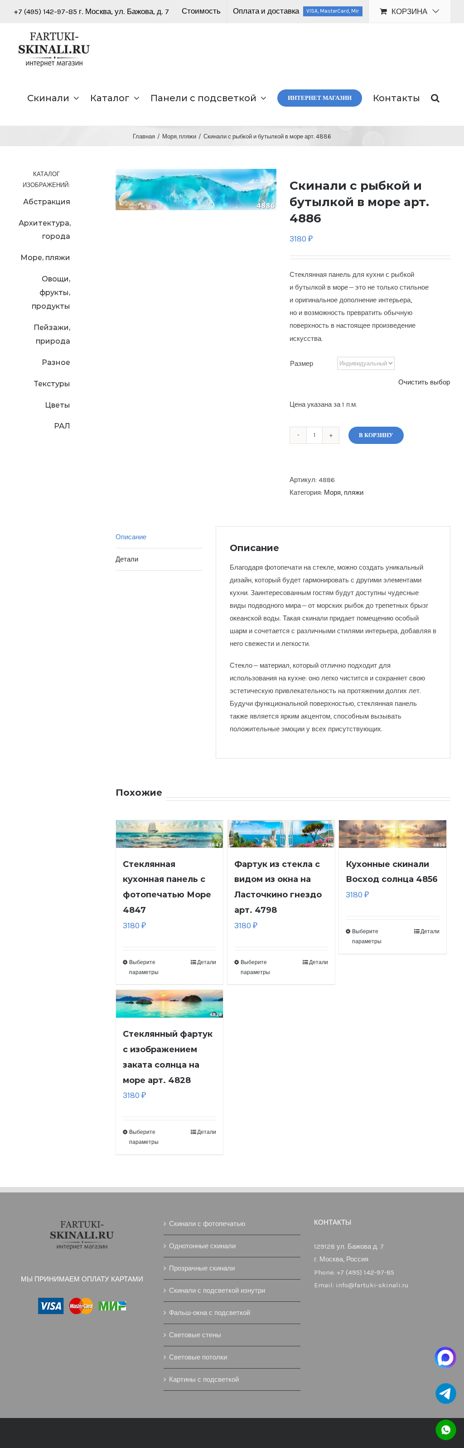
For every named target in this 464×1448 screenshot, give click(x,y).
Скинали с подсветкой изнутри (217, 1290)
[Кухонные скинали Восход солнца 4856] (392, 834)
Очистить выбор (424, 382)
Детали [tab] (127, 559)
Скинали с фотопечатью (207, 1224)
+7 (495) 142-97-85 (46, 11)
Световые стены (195, 1335)
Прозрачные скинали (202, 1268)
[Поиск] (435, 97)
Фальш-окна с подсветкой (209, 1313)
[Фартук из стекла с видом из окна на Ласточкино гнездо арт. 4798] (281, 834)
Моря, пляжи (343, 492)
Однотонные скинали (202, 1246)
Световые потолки (198, 1357)
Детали (206, 962)
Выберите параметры (144, 967)
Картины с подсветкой (204, 1379)
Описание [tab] (131, 537)
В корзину (376, 435)
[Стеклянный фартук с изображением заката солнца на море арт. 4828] (169, 1004)
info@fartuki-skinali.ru (372, 1285)
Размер (301, 364)
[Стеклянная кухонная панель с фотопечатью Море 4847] (169, 834)
